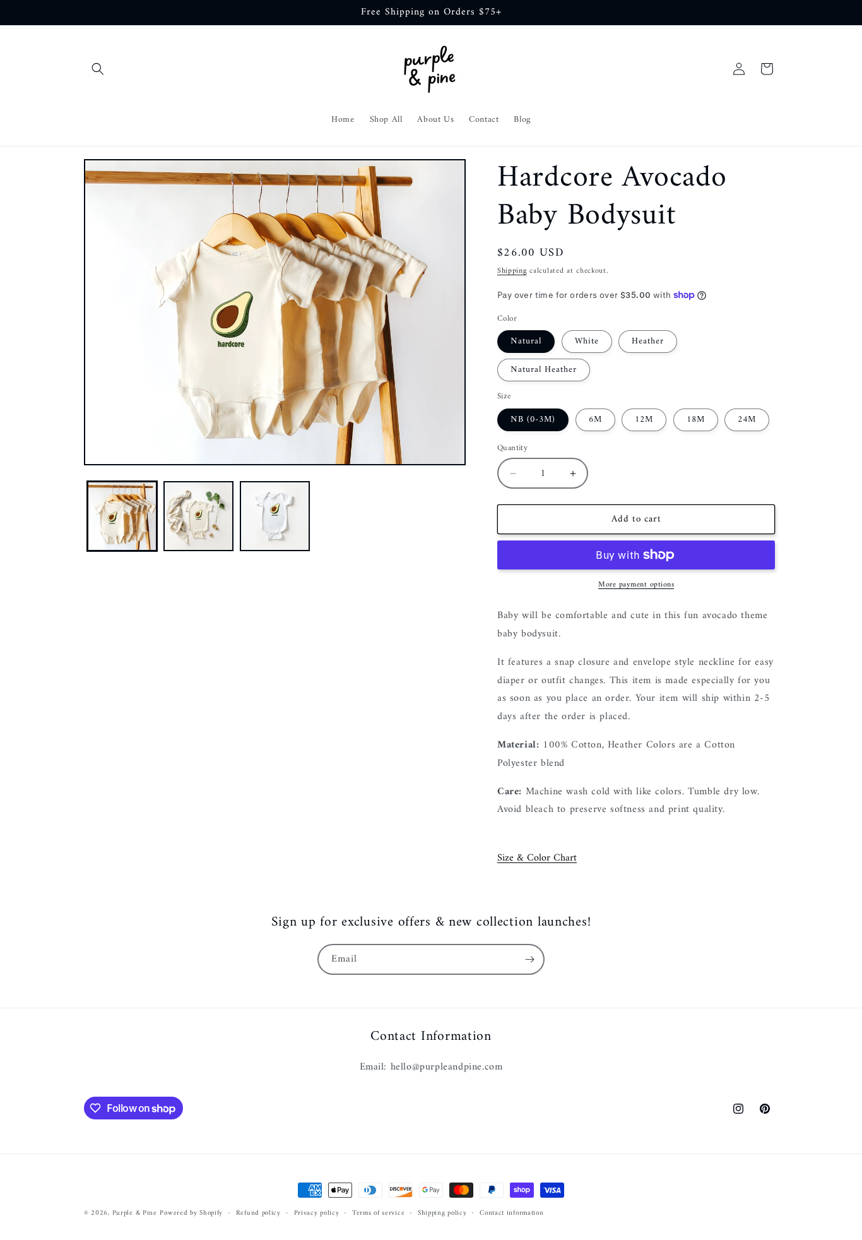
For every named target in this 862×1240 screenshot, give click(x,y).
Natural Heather (544, 370)
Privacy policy (316, 1213)
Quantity (512, 448)
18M (696, 419)
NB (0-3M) (533, 419)
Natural (526, 341)
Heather (648, 341)
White (587, 341)
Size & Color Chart (537, 858)
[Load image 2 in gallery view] (198, 516)
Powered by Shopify (191, 1213)
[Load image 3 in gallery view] (275, 516)
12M (644, 419)
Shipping (512, 271)
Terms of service (378, 1213)
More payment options (636, 585)
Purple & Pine (134, 1213)
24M (747, 419)
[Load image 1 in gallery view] (122, 516)
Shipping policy (442, 1213)
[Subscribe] (529, 959)
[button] (98, 69)
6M (595, 419)
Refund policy (258, 1213)
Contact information (511, 1213)
